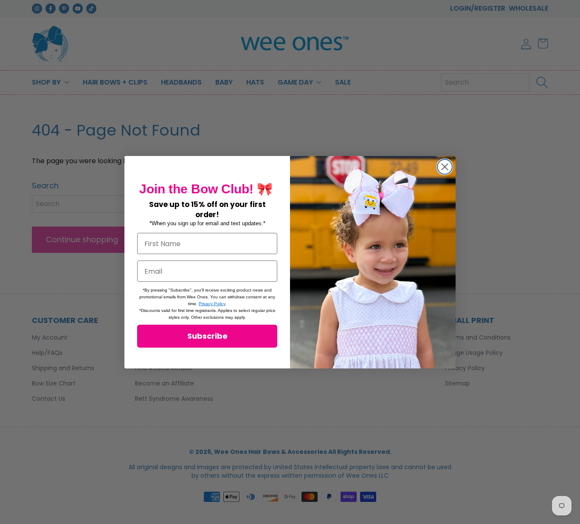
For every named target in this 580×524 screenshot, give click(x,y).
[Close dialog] (444, 166)
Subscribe (207, 336)
